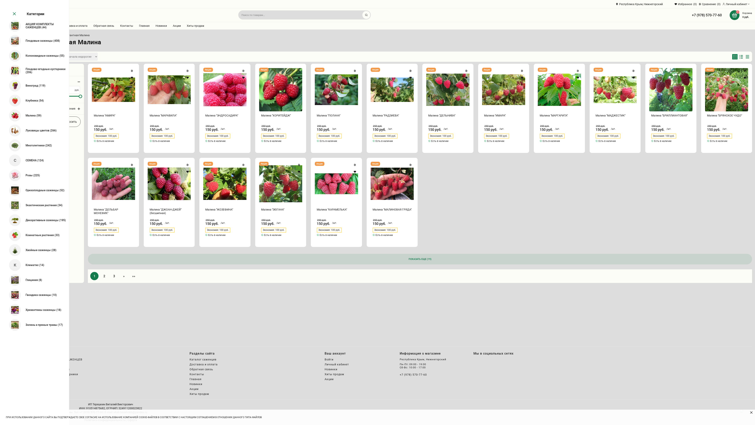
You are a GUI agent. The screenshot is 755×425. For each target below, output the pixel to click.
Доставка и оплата (75, 25)
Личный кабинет (337, 364)
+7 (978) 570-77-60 (707, 15)
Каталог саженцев (203, 359)
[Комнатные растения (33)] (13, 235)
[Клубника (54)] (13, 100)
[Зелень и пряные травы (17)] (13, 325)
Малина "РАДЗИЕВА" (386, 115)
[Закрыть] (14, 14)
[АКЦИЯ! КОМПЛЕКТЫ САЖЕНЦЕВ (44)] (13, 26)
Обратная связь (103, 25)
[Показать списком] (741, 56)
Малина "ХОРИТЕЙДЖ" (276, 115)
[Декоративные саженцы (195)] (13, 220)
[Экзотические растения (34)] (13, 205)
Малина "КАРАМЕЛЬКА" (332, 209)
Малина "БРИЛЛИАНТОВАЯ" (669, 115)
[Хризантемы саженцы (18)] (13, 310)
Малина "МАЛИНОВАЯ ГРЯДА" (392, 209)
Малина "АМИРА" (104, 115)
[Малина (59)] (13, 115)
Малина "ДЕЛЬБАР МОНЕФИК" (106, 211)
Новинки (161, 25)
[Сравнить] (132, 71)
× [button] (751, 412)
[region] (34, 212)
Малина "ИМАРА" (495, 115)
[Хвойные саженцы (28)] (13, 250)
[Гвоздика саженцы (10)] (13, 295)
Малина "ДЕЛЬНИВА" (441, 115)
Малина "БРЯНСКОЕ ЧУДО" (724, 115)
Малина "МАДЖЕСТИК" (610, 115)
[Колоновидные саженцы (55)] (13, 56)
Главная (144, 25)
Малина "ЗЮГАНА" (272, 209)
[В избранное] (132, 78)
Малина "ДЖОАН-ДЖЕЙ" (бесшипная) (165, 211)
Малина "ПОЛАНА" (328, 115)
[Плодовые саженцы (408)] (13, 41)
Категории (35, 14)
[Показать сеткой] (735, 56)
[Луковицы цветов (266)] (13, 130)
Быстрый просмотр (113, 89)
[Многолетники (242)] (13, 145)
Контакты (126, 25)
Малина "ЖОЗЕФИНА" (219, 209)
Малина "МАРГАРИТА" (554, 115)
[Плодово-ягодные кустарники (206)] (13, 71)
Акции (177, 25)
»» (133, 276)
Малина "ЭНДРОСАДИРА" (221, 115)
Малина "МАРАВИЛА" (163, 115)
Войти (329, 359)
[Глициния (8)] (13, 280)
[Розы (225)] (13, 175)
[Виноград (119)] (13, 85)
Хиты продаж (195, 25)
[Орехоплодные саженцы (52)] (13, 190)
